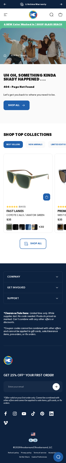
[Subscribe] (56, 386)
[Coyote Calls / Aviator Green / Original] (28, 178)
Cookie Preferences (39, 457)
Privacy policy (26, 453)
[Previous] (5, 4)
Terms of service (40, 453)
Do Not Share (24, 457)
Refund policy (13, 453)
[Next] (61, 4)
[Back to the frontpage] (5, 55)
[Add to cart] (46, 197)
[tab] (13, 144)
